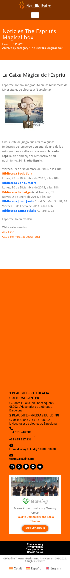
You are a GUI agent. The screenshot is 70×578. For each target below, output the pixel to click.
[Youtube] (40, 467)
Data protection (35, 549)
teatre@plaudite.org (21, 458)
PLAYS (19, 44)
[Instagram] (12, 467)
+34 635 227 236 (20, 439)
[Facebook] (26, 467)
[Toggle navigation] (35, 15)
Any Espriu (9, 232)
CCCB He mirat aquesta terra (21, 236)
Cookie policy (35, 552)
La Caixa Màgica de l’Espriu (33, 74)
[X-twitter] (19, 467)
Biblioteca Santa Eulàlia (19, 210)
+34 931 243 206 (20, 432)
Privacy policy (35, 546)
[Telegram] (33, 467)
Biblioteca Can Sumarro (19, 183)
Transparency (35, 544)
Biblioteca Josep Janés (18, 201)
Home (6, 44)
